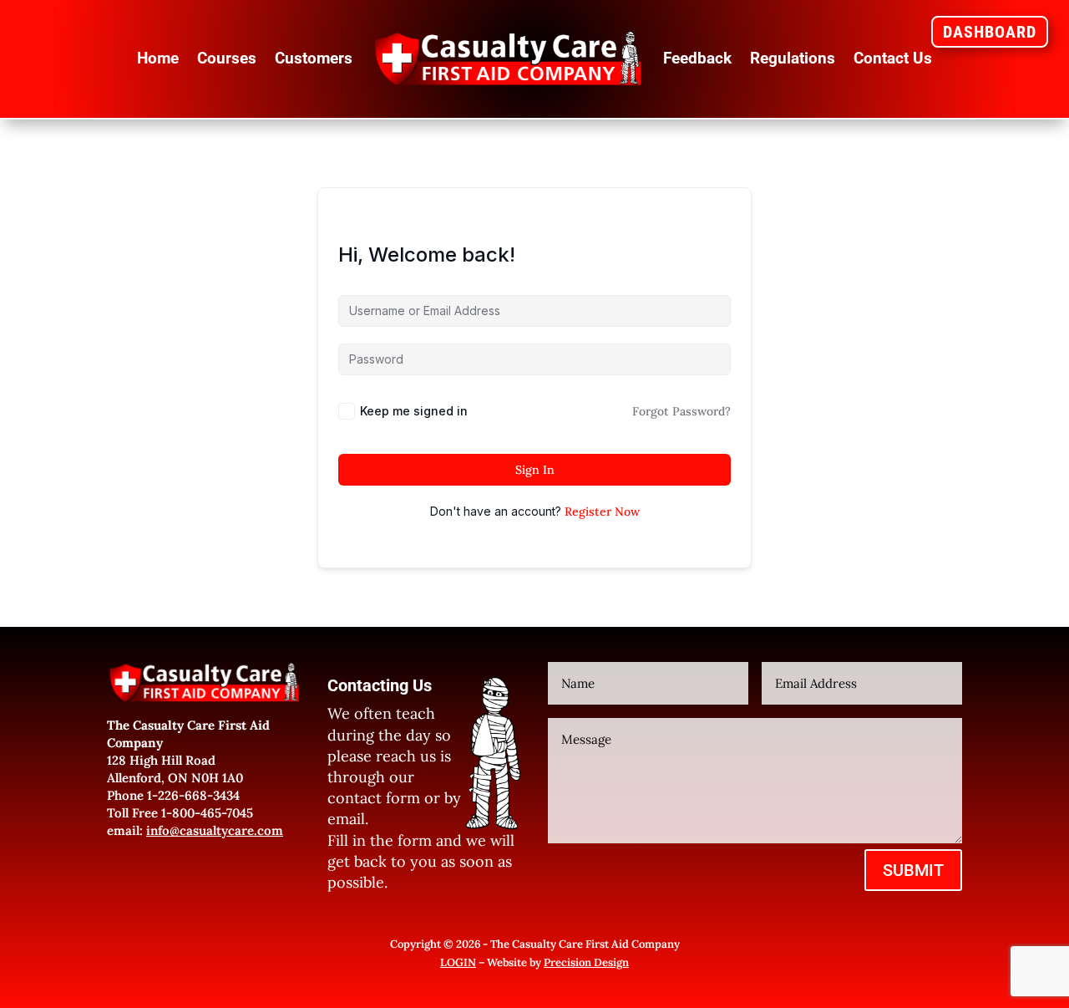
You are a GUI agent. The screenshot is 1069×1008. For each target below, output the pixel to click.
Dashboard (989, 32)
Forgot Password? (681, 411)
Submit (913, 870)
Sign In (535, 469)
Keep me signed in (414, 411)
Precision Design (586, 962)
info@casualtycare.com (214, 830)
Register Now (602, 511)
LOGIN (458, 962)
